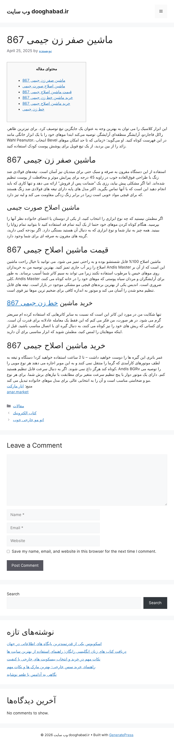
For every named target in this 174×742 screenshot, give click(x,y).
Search (13, 594)
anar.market (18, 392)
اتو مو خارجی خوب (28, 420)
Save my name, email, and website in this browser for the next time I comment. (84, 551)
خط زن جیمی (33, 109)
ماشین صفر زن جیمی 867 (43, 80)
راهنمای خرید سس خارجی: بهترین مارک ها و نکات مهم (51, 667)
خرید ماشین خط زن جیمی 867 (47, 97)
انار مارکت (15, 386)
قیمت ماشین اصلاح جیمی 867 (47, 92)
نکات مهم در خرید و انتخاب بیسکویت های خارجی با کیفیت (53, 659)
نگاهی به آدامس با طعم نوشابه (32, 674)
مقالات (18, 406)
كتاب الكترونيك (24, 413)
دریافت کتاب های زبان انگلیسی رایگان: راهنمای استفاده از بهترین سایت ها (66, 651)
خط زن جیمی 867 (32, 303)
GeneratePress (121, 735)
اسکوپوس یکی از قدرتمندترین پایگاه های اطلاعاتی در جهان (54, 643)
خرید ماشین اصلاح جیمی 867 (46, 103)
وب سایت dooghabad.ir (38, 11)
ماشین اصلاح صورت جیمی (43, 86)
